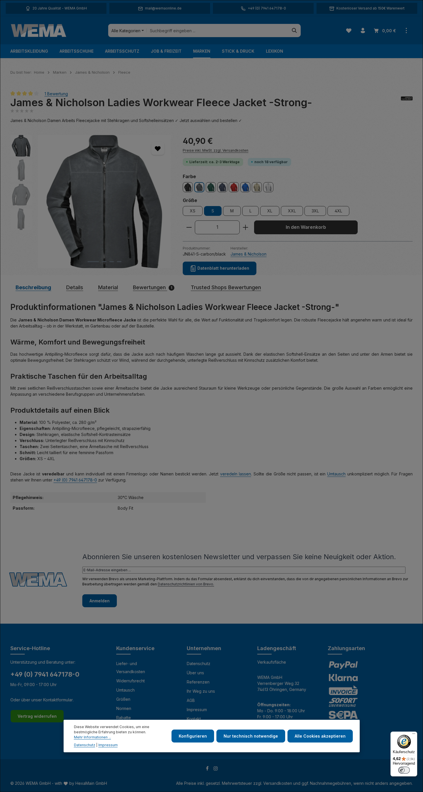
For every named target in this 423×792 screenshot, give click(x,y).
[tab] (33, 287)
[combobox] (217, 30)
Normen (123, 708)
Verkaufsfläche (271, 662)
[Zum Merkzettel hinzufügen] (157, 148)
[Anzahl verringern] (189, 227)
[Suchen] (294, 30)
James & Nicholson (248, 254)
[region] (91, 201)
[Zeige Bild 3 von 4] (111, 261)
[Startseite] (38, 30)
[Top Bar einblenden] (406, 30)
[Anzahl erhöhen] (245, 227)
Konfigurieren (193, 736)
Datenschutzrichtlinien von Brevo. (186, 584)
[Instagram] (215, 769)
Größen (123, 699)
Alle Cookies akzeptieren (320, 736)
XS (192, 210)
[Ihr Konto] (362, 30)
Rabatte (123, 717)
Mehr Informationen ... (92, 737)
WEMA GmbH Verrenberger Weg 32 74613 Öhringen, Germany (281, 683)
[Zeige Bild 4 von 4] (119, 261)
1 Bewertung (56, 93)
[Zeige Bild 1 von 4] (93, 261)
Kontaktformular (58, 699)
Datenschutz (198, 663)
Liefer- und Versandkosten (130, 667)
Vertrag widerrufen (37, 716)
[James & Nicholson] (407, 102)
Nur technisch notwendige (251, 736)
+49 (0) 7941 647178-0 (75, 479)
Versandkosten (277, 783)
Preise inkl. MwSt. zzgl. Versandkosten (215, 150)
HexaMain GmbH (91, 783)
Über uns (195, 672)
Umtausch (336, 473)
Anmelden (99, 600)
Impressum (197, 709)
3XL (315, 210)
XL (269, 210)
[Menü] (413, 735)
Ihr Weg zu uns (201, 691)
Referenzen (198, 681)
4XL (338, 210)
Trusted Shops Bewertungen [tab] (226, 287)
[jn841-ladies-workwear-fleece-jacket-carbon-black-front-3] (104, 201)
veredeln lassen (235, 473)
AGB (191, 700)
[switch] (404, 770)
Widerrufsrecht (130, 680)
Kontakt (194, 718)
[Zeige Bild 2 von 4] (104, 261)
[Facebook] (208, 769)
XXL (292, 210)
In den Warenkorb (306, 227)
